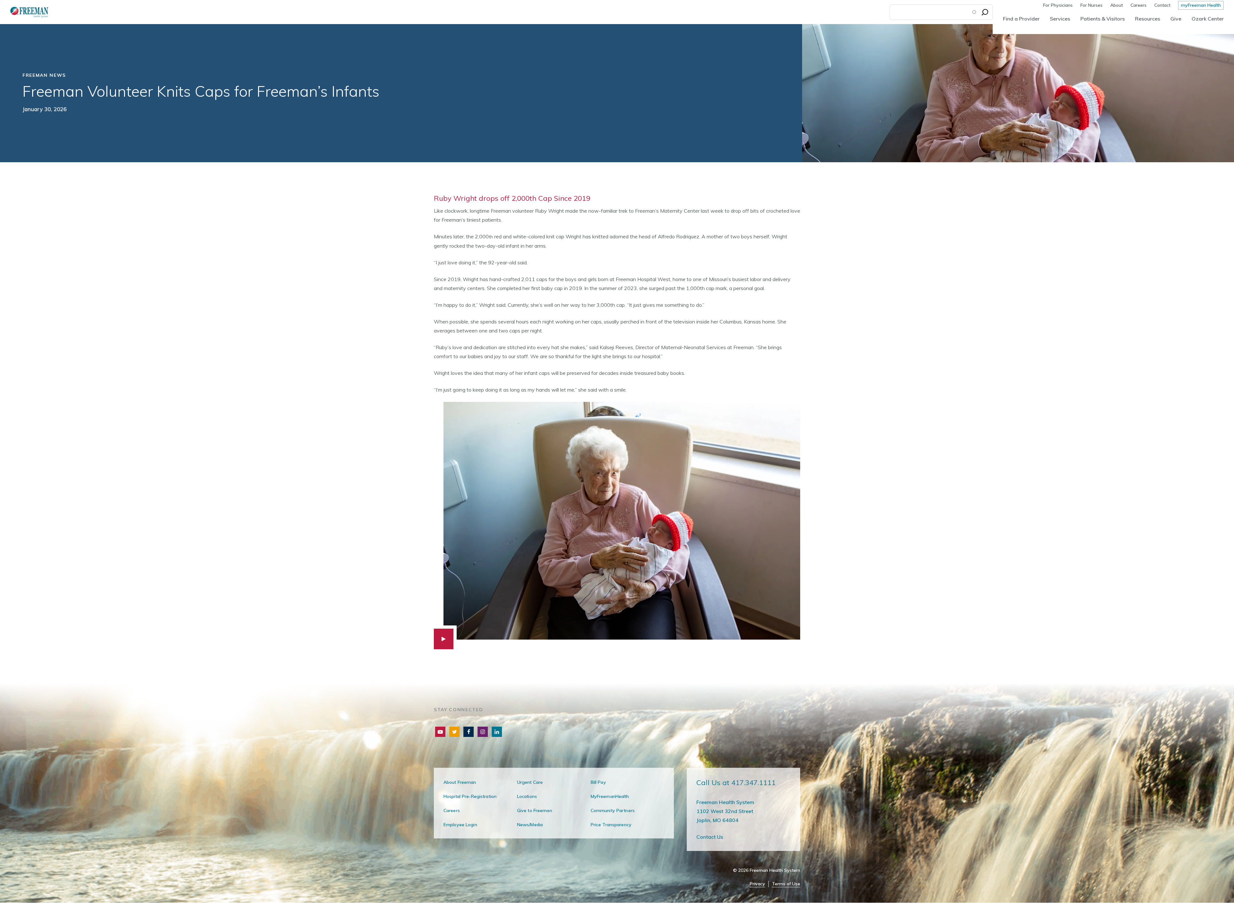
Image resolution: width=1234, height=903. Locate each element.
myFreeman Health (1201, 5)
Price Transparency (611, 825)
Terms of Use (786, 884)
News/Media (530, 825)
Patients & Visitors (1102, 18)
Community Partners (613, 810)
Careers (1139, 5)
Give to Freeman (534, 810)
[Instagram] (483, 732)
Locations (527, 796)
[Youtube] (440, 732)
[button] (617, 525)
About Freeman (459, 782)
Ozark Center (1208, 18)
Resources (1147, 18)
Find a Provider (1021, 18)
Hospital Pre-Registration (469, 796)
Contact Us (709, 837)
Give (1175, 18)
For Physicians (1058, 5)
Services (1060, 18)
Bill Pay (598, 782)
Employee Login (460, 825)
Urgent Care (530, 782)
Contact (1162, 5)
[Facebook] (468, 732)
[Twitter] (454, 732)
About (1116, 5)
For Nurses (1091, 5)
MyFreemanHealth (610, 796)
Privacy (757, 884)
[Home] (24, 12)
